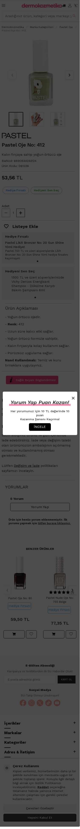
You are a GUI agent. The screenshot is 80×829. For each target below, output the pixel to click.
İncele (40, 427)
